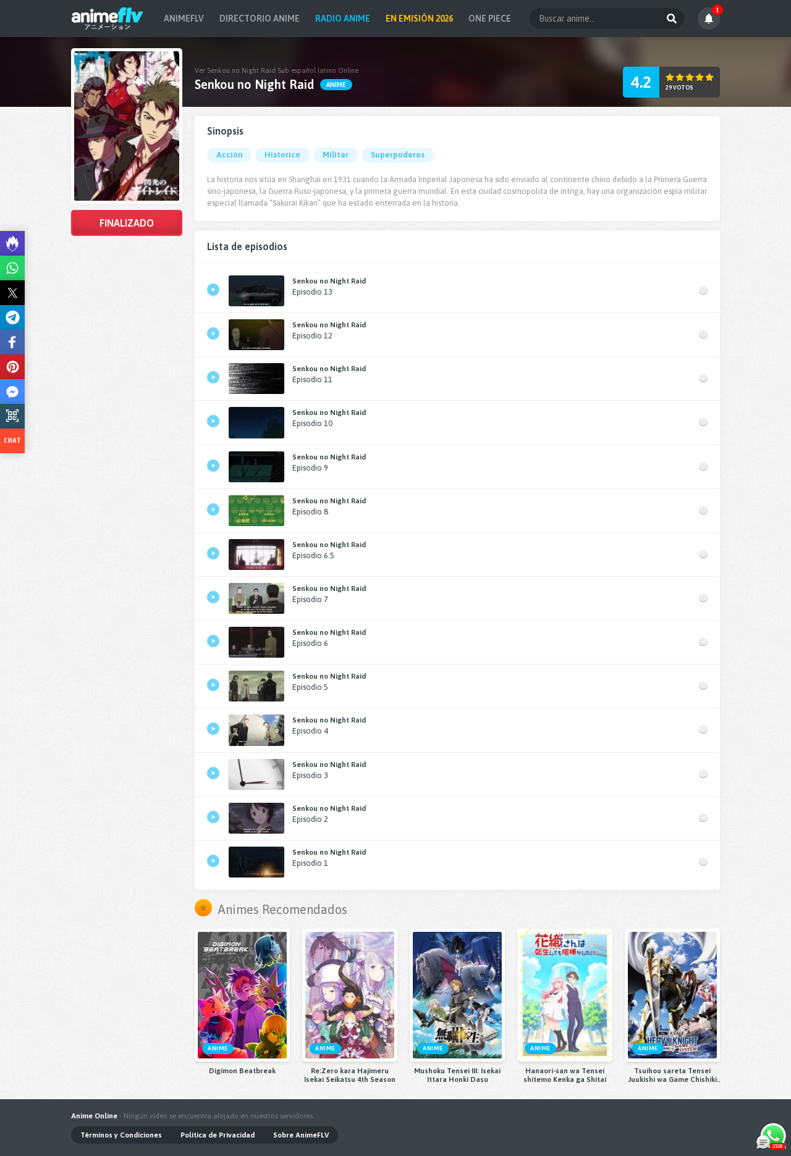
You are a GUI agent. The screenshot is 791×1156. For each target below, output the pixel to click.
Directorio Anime (259, 18)
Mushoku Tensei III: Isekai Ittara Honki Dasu (457, 1075)
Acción (229, 154)
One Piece (489, 18)
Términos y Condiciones (121, 1135)
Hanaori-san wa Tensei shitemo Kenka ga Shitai (564, 1075)
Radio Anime (342, 18)
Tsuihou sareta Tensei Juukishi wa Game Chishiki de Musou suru (672, 1075)
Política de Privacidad (217, 1135)
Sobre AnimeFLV (301, 1135)
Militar (336, 154)
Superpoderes (398, 154)
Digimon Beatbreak (242, 1070)
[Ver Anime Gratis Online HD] (107, 18)
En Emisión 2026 (419, 18)
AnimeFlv (184, 18)
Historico (282, 154)
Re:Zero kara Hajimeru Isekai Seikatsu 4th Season (350, 1075)
